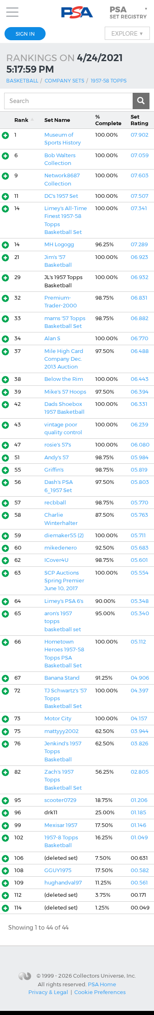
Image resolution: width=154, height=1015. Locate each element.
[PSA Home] (77, 12)
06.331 (139, 404)
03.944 (140, 731)
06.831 (139, 298)
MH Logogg (59, 244)
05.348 (140, 601)
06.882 (139, 318)
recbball (55, 502)
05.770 (139, 502)
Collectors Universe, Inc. (104, 975)
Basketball (22, 81)
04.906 (140, 678)
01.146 (138, 825)
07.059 (140, 155)
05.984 (140, 457)
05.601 (139, 560)
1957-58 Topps (108, 81)
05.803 (140, 482)
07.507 (139, 196)
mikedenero (60, 548)
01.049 (139, 837)
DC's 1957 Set (61, 196)
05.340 (140, 613)
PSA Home (102, 984)
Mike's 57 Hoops (65, 392)
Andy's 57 (56, 457)
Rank (21, 120)
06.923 (139, 257)
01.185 (138, 812)
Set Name (57, 120)
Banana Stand (62, 678)
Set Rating (139, 120)
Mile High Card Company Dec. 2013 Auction (63, 359)
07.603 (140, 175)
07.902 (139, 135)
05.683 (140, 548)
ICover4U (56, 560)
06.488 (140, 351)
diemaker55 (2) (64, 535)
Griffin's (54, 470)
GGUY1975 (57, 870)
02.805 (140, 772)
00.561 (139, 883)
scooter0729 (60, 800)
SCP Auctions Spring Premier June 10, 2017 (64, 581)
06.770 (139, 338)
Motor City (57, 718)
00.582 (140, 870)
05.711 (138, 535)
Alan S (52, 338)
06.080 (140, 445)
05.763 (139, 515)
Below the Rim (63, 379)
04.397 (139, 690)
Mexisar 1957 (60, 825)
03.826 (139, 743)
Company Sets (64, 81)
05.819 (139, 470)
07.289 (139, 244)
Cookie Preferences (100, 992)
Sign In (25, 34)
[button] (129, 12)
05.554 (140, 573)
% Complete (108, 120)
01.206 (139, 800)
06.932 (139, 277)
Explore (127, 33)
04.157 (139, 718)
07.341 (139, 208)
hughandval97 (63, 883)
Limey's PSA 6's (63, 601)
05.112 (138, 642)
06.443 (140, 379)
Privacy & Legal (48, 992)
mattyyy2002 (61, 731)
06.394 (140, 392)
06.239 (139, 425)
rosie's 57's (57, 445)
